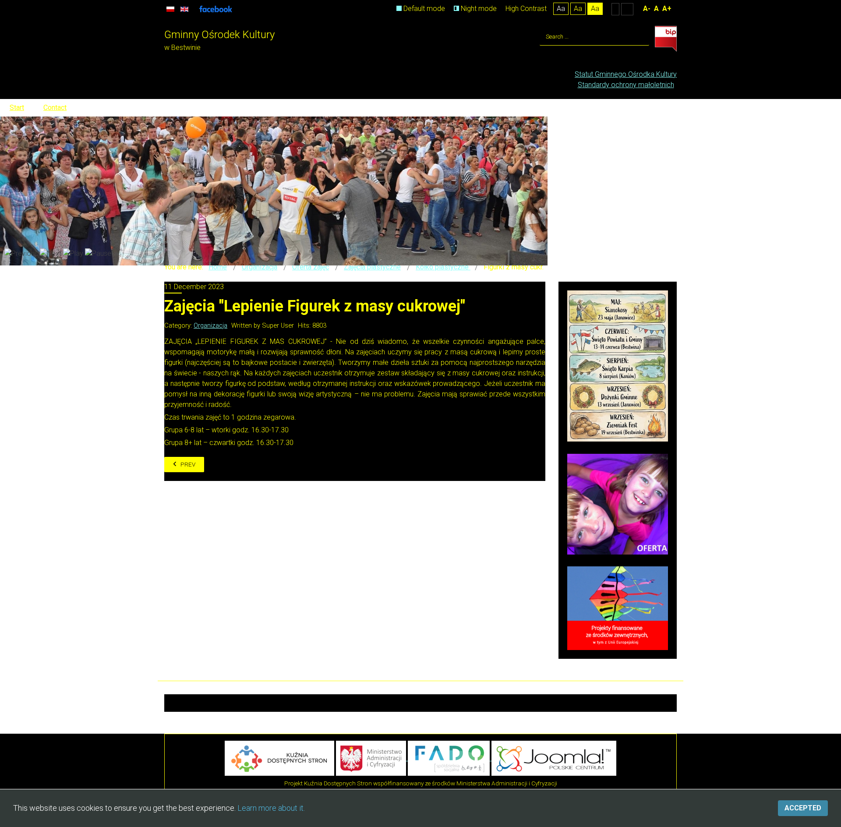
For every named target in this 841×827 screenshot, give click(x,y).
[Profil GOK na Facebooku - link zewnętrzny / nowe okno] (215, 8)
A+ (666, 8)
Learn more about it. (271, 808)
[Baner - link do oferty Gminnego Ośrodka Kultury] (617, 503)
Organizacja (210, 325)
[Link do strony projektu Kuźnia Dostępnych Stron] (279, 758)
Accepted (802, 808)
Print (542, 323)
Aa (561, 8)
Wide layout (627, 9)
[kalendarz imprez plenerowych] (617, 365)
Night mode (478, 8)
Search (641, 37)
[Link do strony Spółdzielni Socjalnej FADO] (449, 758)
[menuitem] (626, 74)
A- (646, 8)
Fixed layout (615, 9)
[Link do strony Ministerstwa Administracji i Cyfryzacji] (372, 758)
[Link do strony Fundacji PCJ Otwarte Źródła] (553, 758)
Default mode (423, 8)
